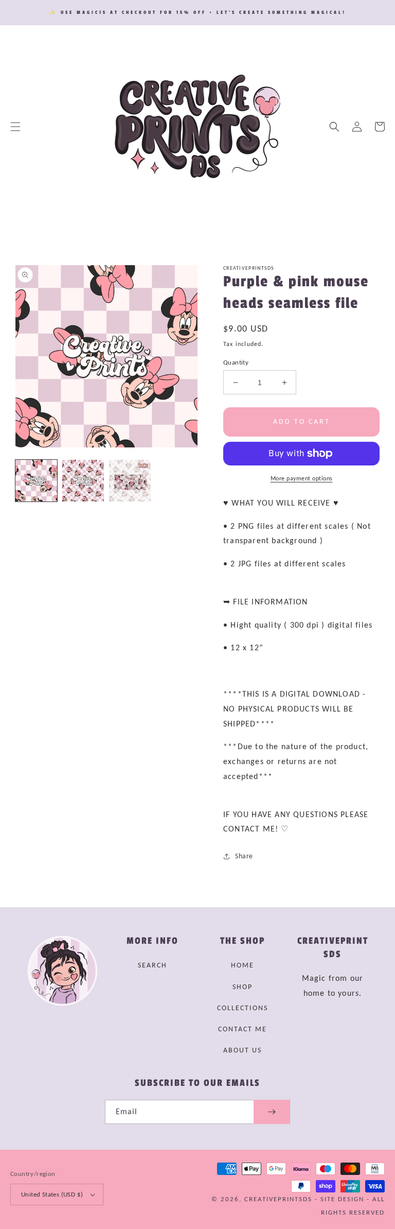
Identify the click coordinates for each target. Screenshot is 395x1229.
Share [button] (244, 856)
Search (152, 965)
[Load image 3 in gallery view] (130, 480)
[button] (15, 126)
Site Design (342, 1199)
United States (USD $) (52, 1194)
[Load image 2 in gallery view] (83, 480)
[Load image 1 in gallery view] (36, 480)
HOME (242, 965)
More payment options (302, 478)
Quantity (235, 362)
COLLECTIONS (242, 1007)
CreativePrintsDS (278, 1199)
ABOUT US (242, 1050)
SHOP (242, 986)
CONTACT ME (242, 1029)
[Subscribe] (272, 1112)
